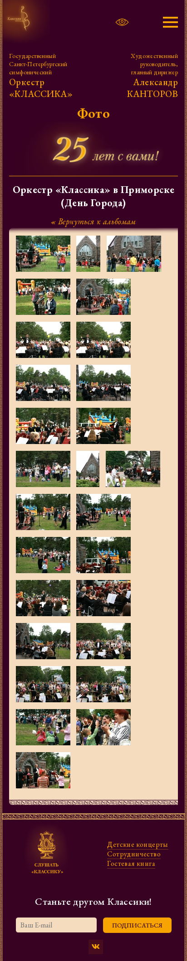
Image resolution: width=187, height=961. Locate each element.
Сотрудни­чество (134, 854)
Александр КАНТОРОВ (152, 88)
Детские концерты (137, 844)
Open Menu (167, 22)
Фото (93, 113)
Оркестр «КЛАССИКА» (41, 88)
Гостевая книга (131, 863)
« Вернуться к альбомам (93, 221)
